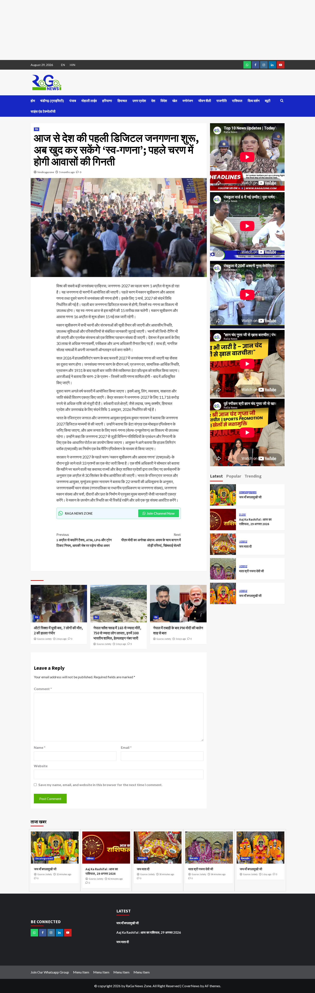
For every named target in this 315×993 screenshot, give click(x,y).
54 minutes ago (218, 874)
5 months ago (67, 172)
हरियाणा (107, 101)
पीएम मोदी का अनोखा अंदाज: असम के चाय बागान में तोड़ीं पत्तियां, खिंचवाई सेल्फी (151, 540)
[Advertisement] (128, 30)
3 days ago (181, 638)
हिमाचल (122, 101)
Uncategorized (247, 492)
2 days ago (61, 638)
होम (33, 101)
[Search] (282, 101)
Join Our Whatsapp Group (50, 972)
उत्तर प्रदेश (139, 101)
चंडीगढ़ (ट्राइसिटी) (52, 101)
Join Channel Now (161, 513)
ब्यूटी (267, 101)
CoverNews (191, 986)
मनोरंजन (188, 101)
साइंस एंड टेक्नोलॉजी (43, 111)
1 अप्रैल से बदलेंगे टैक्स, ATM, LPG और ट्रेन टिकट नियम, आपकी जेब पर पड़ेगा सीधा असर (84, 540)
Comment (43, 689)
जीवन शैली (204, 101)
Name (39, 747)
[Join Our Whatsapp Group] (247, 65)
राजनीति (221, 101)
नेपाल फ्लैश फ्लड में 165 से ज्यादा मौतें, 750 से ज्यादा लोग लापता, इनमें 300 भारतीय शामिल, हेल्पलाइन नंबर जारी (117, 633)
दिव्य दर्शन (254, 101)
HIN (72, 65)
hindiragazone (46, 172)
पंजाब (72, 101)
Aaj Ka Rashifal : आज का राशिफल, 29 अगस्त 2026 (148, 932)
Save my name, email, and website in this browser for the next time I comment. (100, 785)
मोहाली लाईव (89, 101)
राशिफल (237, 101)
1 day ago (266, 874)
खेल (174, 101)
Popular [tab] (233, 476)
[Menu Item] (255, 65)
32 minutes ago (64, 874)
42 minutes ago (115, 878)
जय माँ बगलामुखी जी (250, 497)
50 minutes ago (166, 874)
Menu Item (81, 972)
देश (153, 101)
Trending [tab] (253, 476)
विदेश (163, 101)
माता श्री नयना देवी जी (251, 571)
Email (126, 747)
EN (63, 65)
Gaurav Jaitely (44, 638)
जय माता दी (245, 546)
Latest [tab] (216, 476)
